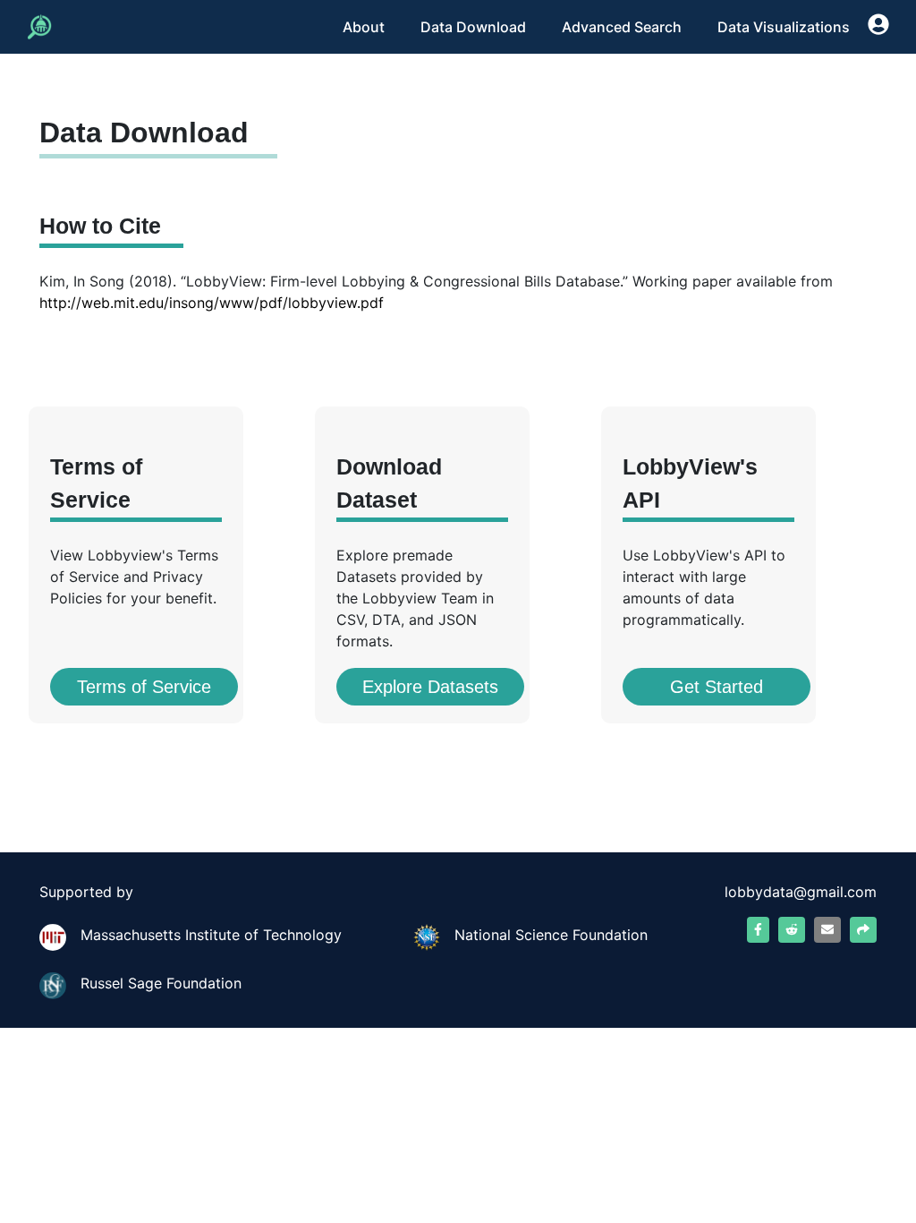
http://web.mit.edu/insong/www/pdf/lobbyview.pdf (211, 303)
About (364, 27)
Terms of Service (144, 687)
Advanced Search (622, 27)
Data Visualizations (783, 27)
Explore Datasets (430, 687)
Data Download (473, 27)
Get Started (716, 687)
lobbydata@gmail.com (801, 892)
